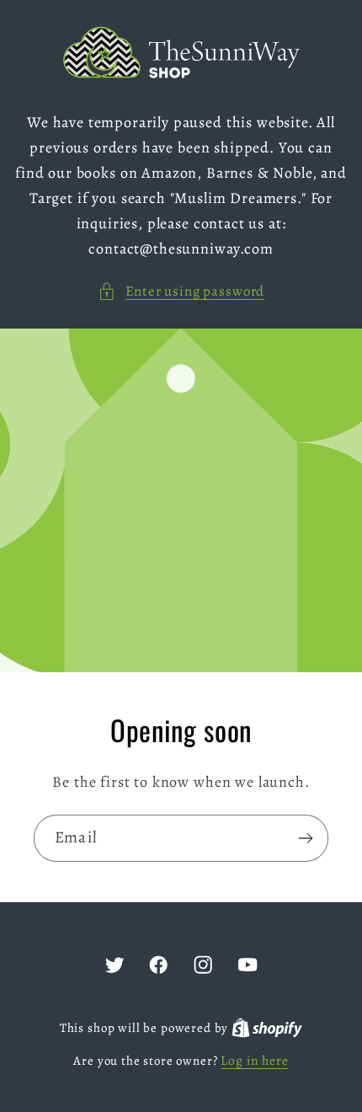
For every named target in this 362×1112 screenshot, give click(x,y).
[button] (181, 291)
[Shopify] (267, 1027)
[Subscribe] (305, 838)
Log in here (254, 1060)
